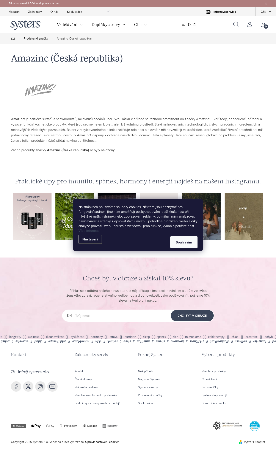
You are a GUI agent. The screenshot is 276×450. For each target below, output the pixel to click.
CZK (263, 12)
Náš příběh (145, 371)
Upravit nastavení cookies (102, 442)
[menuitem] (70, 24)
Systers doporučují (214, 395)
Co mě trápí (209, 379)
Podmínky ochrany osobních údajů (98, 403)
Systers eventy (148, 387)
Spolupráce (74, 12)
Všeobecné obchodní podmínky (96, 395)
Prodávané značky (150, 395)
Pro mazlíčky (210, 387)
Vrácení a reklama (86, 387)
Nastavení (90, 239)
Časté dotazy (83, 379)
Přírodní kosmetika (214, 403)
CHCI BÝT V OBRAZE (192, 315)
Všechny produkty (214, 371)
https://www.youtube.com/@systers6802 (52, 386)
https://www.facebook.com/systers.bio (16, 386)
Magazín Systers (149, 379)
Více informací (89, 230)
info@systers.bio (33, 372)
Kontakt (80, 371)
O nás (54, 12)
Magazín (14, 12)
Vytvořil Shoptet (254, 442)
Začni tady (35, 12)
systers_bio (28, 386)
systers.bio (40, 386)
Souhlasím (184, 242)
